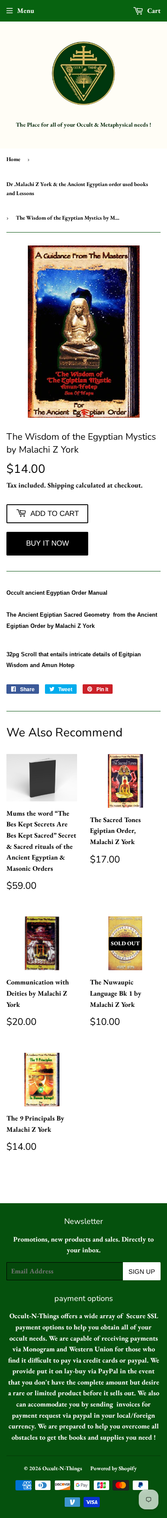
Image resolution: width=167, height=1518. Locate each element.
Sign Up (141, 1271)
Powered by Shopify (113, 1468)
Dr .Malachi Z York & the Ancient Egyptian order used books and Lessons (77, 188)
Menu (25, 10)
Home (13, 159)
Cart (153, 10)
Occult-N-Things (62, 1468)
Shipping (61, 485)
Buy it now (47, 543)
